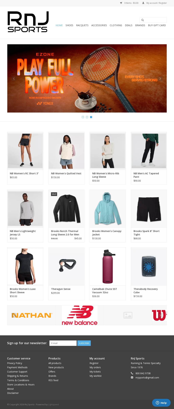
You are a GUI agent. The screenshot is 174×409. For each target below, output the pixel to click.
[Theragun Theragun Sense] (66, 266)
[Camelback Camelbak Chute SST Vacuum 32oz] (108, 266)
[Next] (160, 78)
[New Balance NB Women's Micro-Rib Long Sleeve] (108, 151)
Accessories (99, 25)
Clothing (116, 25)
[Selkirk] (128, 315)
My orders (95, 367)
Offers (51, 371)
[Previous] (14, 78)
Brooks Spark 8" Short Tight (147, 232)
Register (94, 363)
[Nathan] (31, 315)
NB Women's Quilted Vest (66, 173)
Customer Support (17, 371)
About (10, 388)
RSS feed (53, 380)
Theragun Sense (60, 289)
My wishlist (96, 375)
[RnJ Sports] (28, 22)
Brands (140, 25)
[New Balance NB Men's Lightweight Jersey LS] (25, 209)
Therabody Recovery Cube (146, 290)
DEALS (128, 25)
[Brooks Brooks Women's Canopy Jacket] (108, 209)
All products (54, 363)
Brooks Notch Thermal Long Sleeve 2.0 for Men (65, 232)
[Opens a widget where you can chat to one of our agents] (161, 403)
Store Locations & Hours (20, 384)
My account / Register (156, 3)
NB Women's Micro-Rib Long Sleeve (105, 175)
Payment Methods (17, 367)
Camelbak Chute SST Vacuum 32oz (104, 290)
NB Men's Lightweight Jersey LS (23, 232)
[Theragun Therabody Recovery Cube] (149, 266)
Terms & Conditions (18, 380)
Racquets (82, 25)
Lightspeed (53, 404)
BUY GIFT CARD (157, 25)
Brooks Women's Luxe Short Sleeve (23, 290)
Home (59, 25)
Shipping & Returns (17, 375)
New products (56, 367)
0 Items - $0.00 (131, 3)
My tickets (95, 371)
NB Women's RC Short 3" (24, 173)
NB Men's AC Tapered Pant (146, 175)
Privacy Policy (14, 363)
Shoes (69, 25)
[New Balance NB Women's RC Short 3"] (25, 151)
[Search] (142, 20)
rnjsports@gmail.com (147, 377)
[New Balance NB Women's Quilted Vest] (66, 151)
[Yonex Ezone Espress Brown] (87, 78)
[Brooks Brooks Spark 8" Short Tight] (149, 209)
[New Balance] (80, 315)
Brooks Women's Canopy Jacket (106, 232)
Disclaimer (13, 393)
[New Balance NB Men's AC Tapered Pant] (149, 151)
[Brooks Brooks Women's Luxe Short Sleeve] (25, 266)
